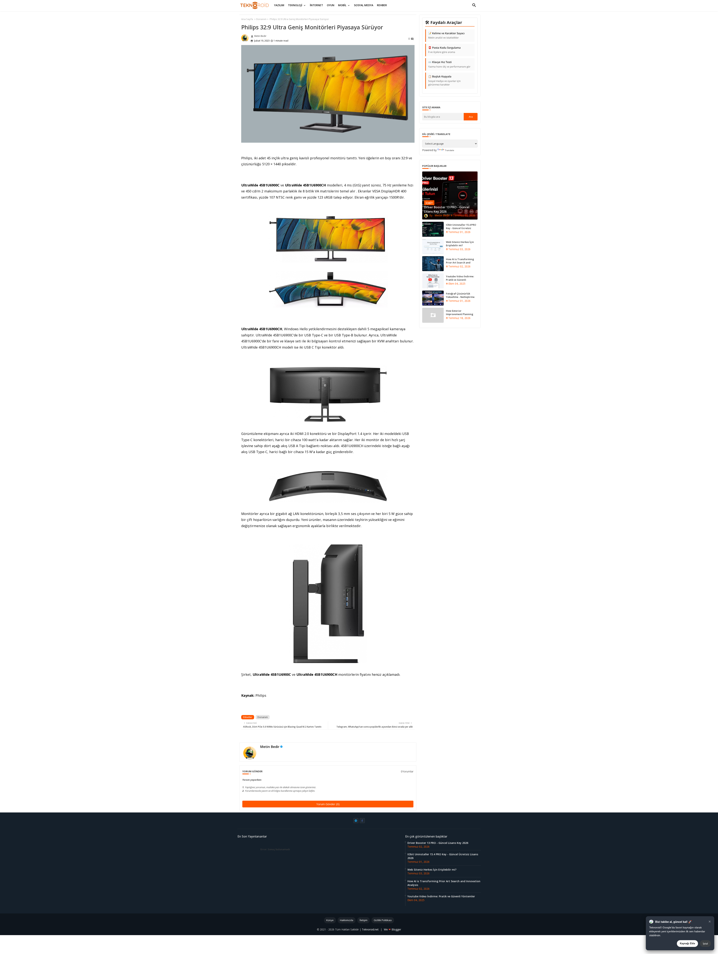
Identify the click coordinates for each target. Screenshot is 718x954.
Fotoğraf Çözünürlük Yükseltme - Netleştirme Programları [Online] (460, 297)
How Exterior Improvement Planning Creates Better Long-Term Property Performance (461, 316)
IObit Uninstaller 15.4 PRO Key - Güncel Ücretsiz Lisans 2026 (461, 228)
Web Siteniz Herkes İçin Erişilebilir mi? (460, 243)
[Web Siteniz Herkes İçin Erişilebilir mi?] (433, 246)
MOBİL (342, 5)
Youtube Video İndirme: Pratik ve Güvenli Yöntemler (460, 280)
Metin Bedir (269, 746)
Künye (330, 920)
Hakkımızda (346, 920)
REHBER (382, 5)
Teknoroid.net (370, 929)
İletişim (363, 920)
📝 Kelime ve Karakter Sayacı (446, 35)
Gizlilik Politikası (383, 920)
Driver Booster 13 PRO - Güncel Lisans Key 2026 (437, 843)
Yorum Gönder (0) (328, 804)
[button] (474, 5)
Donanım (261, 19)
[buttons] (355, 820)
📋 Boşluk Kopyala (444, 80)
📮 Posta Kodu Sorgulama (444, 50)
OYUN (330, 5)
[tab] (279, 5)
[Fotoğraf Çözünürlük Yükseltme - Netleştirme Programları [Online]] (433, 298)
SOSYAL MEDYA (363, 5)
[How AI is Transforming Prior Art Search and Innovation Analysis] (433, 263)
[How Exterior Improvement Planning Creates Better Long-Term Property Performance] (433, 315)
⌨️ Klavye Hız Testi (449, 64)
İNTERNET (316, 5)
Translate (449, 150)
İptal (705, 943)
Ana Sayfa (247, 19)
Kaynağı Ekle (687, 943)
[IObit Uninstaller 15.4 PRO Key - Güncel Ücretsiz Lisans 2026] (433, 229)
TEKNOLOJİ (295, 5)
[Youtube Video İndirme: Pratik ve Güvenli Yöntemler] (433, 280)
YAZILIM (279, 5)
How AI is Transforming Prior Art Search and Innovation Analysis (460, 262)
